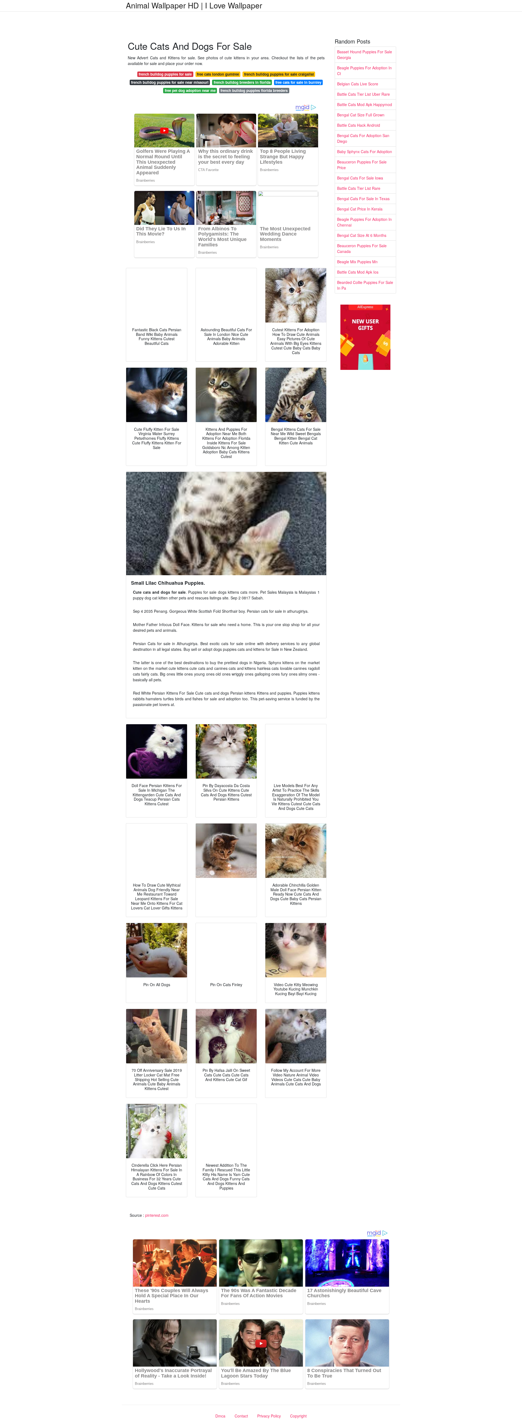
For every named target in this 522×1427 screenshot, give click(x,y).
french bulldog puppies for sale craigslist (279, 74)
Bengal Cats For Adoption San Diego (363, 138)
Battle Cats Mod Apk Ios (357, 272)
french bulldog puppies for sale (165, 74)
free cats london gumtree (218, 74)
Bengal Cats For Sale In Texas (363, 198)
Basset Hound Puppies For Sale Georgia (364, 54)
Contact (241, 1416)
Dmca (220, 1416)
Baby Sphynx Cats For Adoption (364, 151)
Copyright (298, 1416)
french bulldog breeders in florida (242, 82)
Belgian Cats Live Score (357, 83)
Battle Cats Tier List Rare (358, 188)
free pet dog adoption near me (190, 90)
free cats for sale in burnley (298, 82)
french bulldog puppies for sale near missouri (170, 82)
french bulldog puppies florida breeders (254, 90)
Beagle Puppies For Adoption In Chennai (364, 222)
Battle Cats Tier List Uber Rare (363, 94)
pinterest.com (157, 1215)
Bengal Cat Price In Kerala (360, 209)
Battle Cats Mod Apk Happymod (364, 104)
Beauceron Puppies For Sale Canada (362, 248)
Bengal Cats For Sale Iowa (360, 178)
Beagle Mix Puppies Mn (357, 261)
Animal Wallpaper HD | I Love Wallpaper (194, 5)
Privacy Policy (269, 1416)
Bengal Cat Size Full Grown (360, 114)
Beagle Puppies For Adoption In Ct (364, 70)
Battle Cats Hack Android (358, 125)
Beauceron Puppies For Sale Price (362, 164)
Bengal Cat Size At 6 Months (361, 235)
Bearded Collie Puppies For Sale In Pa (365, 285)
